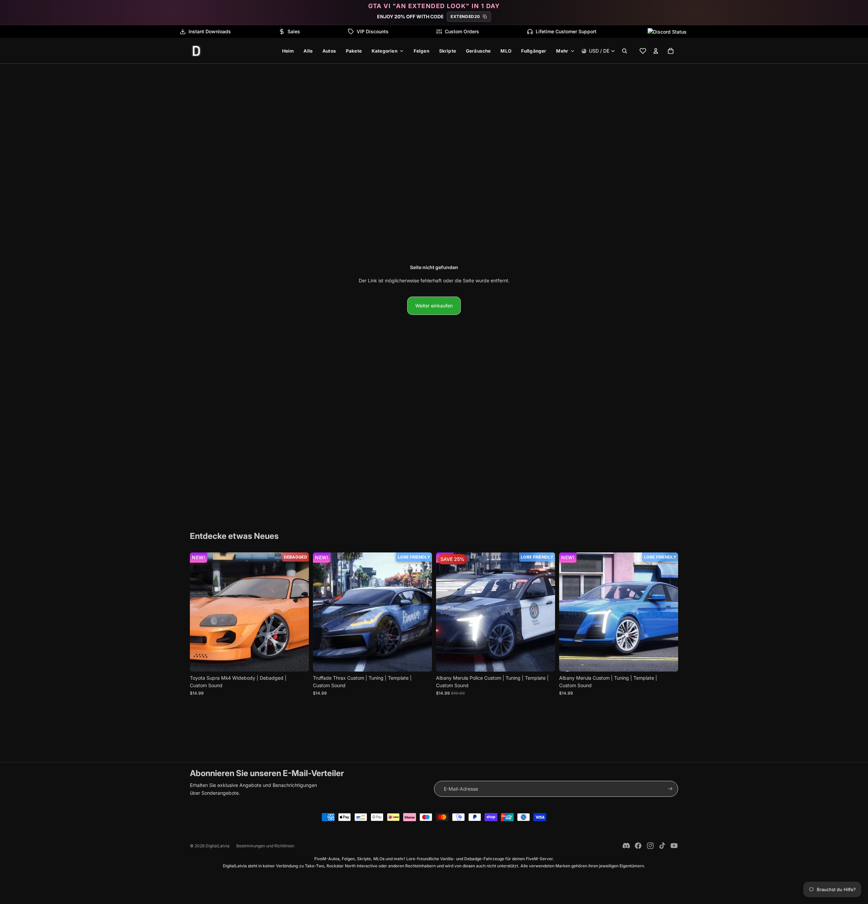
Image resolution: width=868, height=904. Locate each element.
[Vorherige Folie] (200, 612)
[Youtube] (674, 846)
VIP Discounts (373, 31)
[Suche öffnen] (624, 50)
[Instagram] (650, 846)
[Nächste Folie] (299, 612)
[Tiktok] (662, 846)
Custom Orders (462, 31)
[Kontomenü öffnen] (655, 50)
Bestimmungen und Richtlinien (265, 845)
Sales (294, 31)
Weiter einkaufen (434, 305)
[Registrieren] (670, 789)
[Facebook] (638, 846)
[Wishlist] (643, 51)
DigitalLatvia (217, 845)
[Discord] (626, 846)
